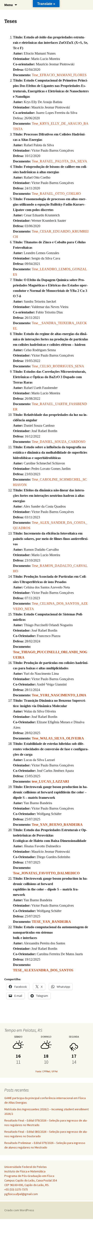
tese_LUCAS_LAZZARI (50, 781)
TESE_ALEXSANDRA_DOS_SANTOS (43, 970)
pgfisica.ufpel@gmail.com (21, 1194)
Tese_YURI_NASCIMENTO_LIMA (59, 695)
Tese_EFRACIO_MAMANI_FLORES (59, 75)
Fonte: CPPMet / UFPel (46, 1071)
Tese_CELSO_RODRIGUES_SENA (58, 366)
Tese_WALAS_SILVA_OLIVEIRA (58, 738)
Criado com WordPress (19, 1210)
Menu (8, 5)
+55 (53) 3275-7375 (16, 1189)
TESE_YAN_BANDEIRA (51, 921)
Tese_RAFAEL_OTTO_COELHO (56, 193)
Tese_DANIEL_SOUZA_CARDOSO (58, 442)
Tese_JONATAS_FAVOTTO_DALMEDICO (46, 873)
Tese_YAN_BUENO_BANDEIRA (57, 824)
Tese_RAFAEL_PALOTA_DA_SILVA (59, 161)
